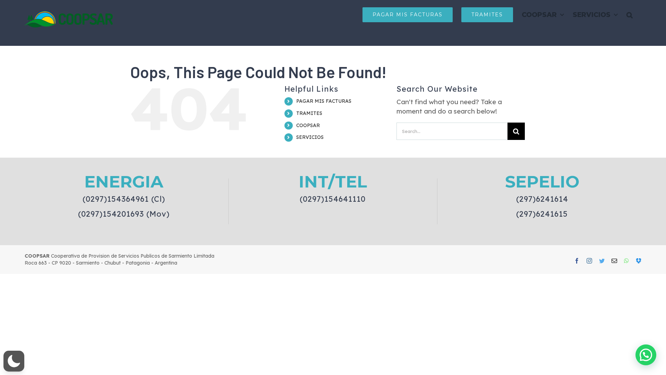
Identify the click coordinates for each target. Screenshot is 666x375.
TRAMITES (309, 113)
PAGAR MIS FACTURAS (323, 101)
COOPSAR (308, 125)
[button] (629, 14)
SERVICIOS (310, 137)
